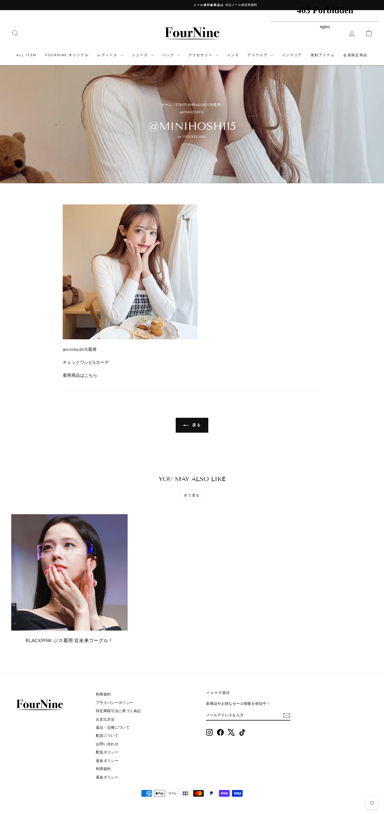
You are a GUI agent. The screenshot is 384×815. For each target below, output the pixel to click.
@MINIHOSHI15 (191, 112)
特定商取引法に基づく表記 (118, 710)
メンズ (233, 55)
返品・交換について (113, 727)
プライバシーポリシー (115, 702)
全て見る (192, 495)
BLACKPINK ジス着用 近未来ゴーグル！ (69, 640)
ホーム (166, 104)
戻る (196, 425)
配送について (107, 735)
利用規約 (103, 694)
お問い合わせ (107, 744)
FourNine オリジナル (67, 55)
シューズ (141, 55)
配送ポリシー (107, 752)
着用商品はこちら (80, 375)
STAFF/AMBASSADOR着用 (198, 104)
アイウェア (258, 55)
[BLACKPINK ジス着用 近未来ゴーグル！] (69, 572)
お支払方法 (105, 719)
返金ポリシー (107, 760)
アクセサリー (201, 55)
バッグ (169, 55)
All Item (26, 55)
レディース (108, 55)
